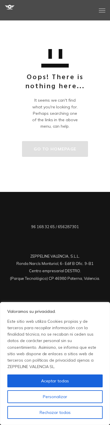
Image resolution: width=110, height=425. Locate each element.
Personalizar (55, 396)
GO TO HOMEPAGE (55, 149)
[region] (55, 363)
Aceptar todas (55, 381)
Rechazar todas (55, 412)
